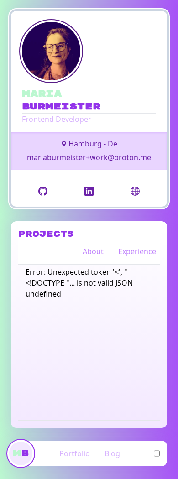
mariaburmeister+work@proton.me (89, 157)
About (93, 251)
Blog (112, 453)
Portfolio (74, 453)
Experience (137, 251)
